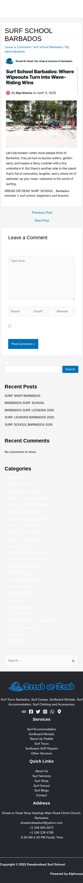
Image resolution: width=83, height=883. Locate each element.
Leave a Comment (18, 47)
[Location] (59, 711)
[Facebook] (31, 711)
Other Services (41, 753)
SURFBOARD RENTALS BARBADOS (30, 621)
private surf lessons (18, 546)
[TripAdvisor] (24, 711)
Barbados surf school (19, 484)
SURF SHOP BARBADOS (22, 395)
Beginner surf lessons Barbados (27, 498)
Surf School (41, 785)
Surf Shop (41, 781)
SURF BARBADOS (18, 573)
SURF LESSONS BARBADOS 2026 (29, 417)
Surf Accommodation (41, 729)
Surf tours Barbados (19, 614)
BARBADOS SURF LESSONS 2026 (29, 410)
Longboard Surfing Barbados (25, 532)
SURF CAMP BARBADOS (23, 579)
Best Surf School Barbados (23, 511)
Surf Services (41, 776)
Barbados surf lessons (20, 477)
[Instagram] (45, 711)
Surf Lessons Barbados (21, 586)
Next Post (42, 220)
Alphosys (76, 873)
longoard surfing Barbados (23, 539)
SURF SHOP (14, 600)
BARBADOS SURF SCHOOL (25, 403)
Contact (41, 795)
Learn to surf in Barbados (22, 525)
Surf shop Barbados (19, 607)
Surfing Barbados (17, 634)
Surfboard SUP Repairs (41, 748)
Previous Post (42, 212)
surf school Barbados (48, 47)
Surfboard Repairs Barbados (25, 627)
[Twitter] (38, 711)
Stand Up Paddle (41, 738)
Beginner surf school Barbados (26, 505)
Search (10, 362)
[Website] (64, 312)
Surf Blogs (41, 790)
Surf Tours (41, 743)
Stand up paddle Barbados (23, 566)
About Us (41, 771)
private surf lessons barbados (25, 552)
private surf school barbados (24, 559)
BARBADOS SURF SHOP (22, 491)
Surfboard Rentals (41, 734)
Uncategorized (15, 641)
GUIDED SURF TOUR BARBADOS (29, 518)
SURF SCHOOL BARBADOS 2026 (28, 424)
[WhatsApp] (52, 711)
